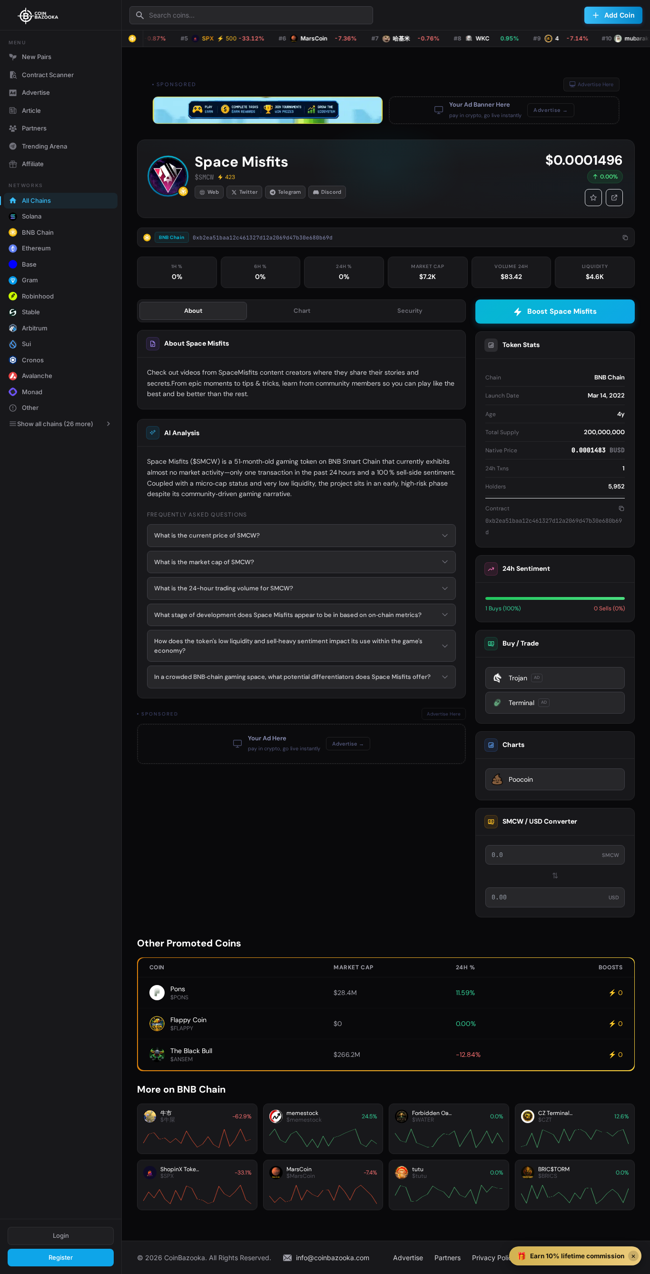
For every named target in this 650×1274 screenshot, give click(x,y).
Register (61, 1257)
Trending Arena (44, 146)
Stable (31, 312)
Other (30, 407)
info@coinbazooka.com (332, 1258)
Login (61, 1235)
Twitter (248, 192)
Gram (30, 280)
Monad (32, 392)
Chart (302, 311)
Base (29, 264)
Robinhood (38, 296)
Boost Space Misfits (562, 311)
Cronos (33, 360)
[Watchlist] (593, 197)
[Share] (614, 197)
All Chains (36, 200)
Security (410, 311)
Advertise (36, 92)
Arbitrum (35, 328)
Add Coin (619, 15)
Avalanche (37, 375)
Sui (26, 344)
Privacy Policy (494, 1258)
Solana (31, 216)
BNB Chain (38, 232)
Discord (331, 192)
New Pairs (36, 56)
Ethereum (36, 248)
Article (31, 110)
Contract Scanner (48, 75)
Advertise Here (595, 84)
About (193, 311)
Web (213, 192)
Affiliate (33, 164)
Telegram (289, 192)
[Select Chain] (132, 38)
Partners (34, 128)
